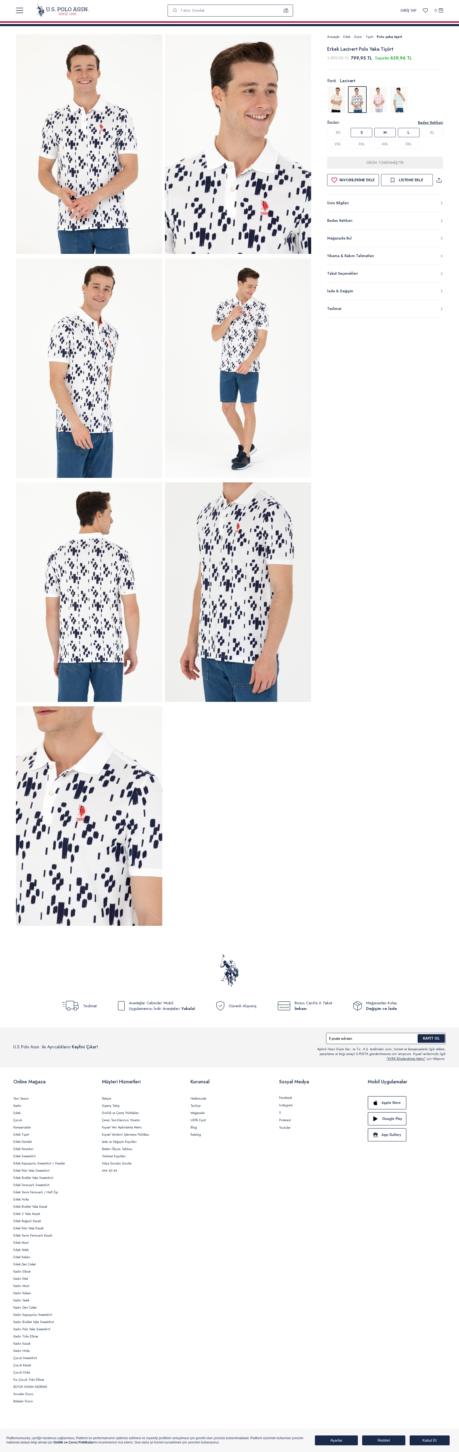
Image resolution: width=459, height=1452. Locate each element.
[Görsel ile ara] (286, 10)
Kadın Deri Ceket (25, 1307)
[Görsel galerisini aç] (89, 145)
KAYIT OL (431, 1038)
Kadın (17, 1105)
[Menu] (19, 10)
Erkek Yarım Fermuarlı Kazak (32, 1235)
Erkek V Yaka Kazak (26, 1213)
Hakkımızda (198, 1098)
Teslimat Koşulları (114, 1156)
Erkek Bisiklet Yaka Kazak (30, 1206)
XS (338, 132)
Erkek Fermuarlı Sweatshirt (31, 1185)
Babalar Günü (23, 1401)
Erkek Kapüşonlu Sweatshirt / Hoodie (39, 1163)
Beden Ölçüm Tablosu (117, 1149)
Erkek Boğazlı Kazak (27, 1221)
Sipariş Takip (111, 1105)
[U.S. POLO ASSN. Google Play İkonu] (407, 1119)
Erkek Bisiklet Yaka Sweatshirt (33, 1177)
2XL (337, 144)
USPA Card (198, 1120)
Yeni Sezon (21, 1098)
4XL (385, 144)
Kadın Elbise (22, 1271)
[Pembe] (378, 99)
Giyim (358, 36)
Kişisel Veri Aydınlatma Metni (122, 1127)
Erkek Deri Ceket (24, 1264)
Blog (194, 1127)
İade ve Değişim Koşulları (119, 1141)
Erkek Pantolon (23, 1149)
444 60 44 (109, 1170)
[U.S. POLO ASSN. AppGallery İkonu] (407, 1135)
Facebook (285, 1097)
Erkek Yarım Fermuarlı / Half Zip (35, 1192)
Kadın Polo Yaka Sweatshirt (31, 1329)
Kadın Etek (20, 1278)
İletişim (106, 1098)
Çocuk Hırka (21, 1372)
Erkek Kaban (21, 1257)
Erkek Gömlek (22, 1141)
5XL (408, 144)
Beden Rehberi (430, 122)
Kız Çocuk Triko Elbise (28, 1379)
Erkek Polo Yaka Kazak (28, 1228)
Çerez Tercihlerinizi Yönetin (121, 1120)
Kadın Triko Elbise (25, 1336)
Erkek (346, 36)
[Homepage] (63, 10)
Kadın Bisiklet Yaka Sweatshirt (33, 1322)
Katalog (196, 1134)
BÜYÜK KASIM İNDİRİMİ (30, 1386)
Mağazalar (198, 1113)
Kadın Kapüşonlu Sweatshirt (32, 1314)
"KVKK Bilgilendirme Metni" (406, 1058)
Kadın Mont (21, 1286)
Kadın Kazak (21, 1343)
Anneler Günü (23, 1394)
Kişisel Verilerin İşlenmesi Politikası (125, 1134)
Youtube (284, 1127)
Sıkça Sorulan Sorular (117, 1163)
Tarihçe (196, 1105)
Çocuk (17, 1120)
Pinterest (285, 1120)
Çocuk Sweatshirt (25, 1358)
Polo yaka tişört (389, 36)
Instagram (286, 1105)
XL (432, 132)
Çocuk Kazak (22, 1365)
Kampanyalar (22, 1127)
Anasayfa (333, 36)
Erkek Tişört (21, 1134)
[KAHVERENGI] (336, 99)
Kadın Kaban (22, 1293)
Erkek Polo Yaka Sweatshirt (31, 1170)
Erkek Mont (21, 1242)
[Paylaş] (439, 180)
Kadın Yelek (21, 1300)
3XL (361, 144)
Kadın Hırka (21, 1350)
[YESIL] (399, 99)
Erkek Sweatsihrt (24, 1156)
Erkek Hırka (21, 1199)
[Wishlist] (425, 10)
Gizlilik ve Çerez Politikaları (120, 1113)
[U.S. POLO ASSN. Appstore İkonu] (407, 1102)
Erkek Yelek (21, 1250)
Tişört (369, 36)
